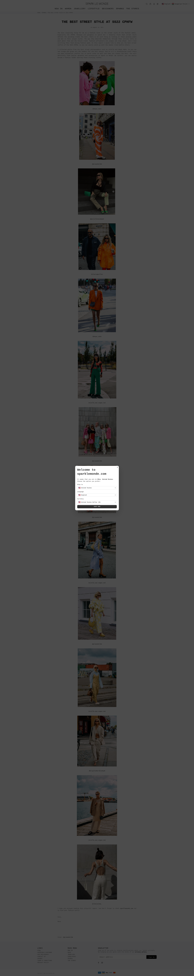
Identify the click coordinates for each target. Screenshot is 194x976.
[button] (97, 487)
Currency (80, 499)
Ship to (80, 484)
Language (80, 491)
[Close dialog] (117, 467)
